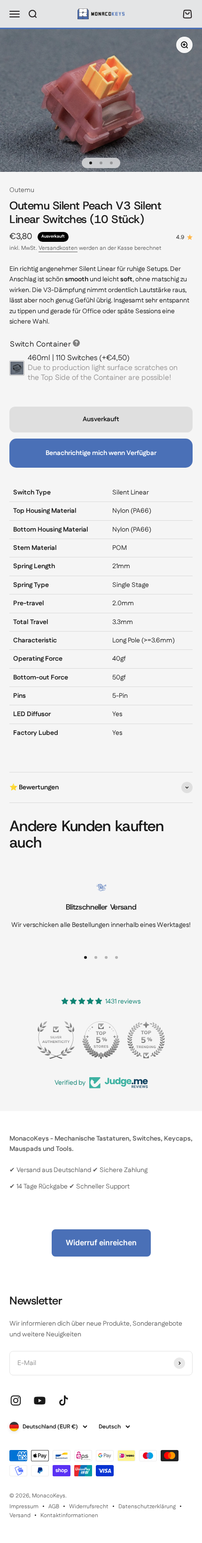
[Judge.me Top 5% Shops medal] (101, 1040)
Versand (20, 1516)
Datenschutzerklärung (147, 1507)
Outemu (21, 190)
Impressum (24, 1507)
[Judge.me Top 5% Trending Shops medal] (146, 1040)
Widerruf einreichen (101, 1242)
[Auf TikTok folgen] (63, 1400)
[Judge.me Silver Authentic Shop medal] (56, 1040)
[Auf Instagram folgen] (15, 1400)
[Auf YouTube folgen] (39, 1400)
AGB (53, 1507)
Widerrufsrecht (89, 1507)
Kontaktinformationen (69, 1516)
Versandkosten (58, 248)
